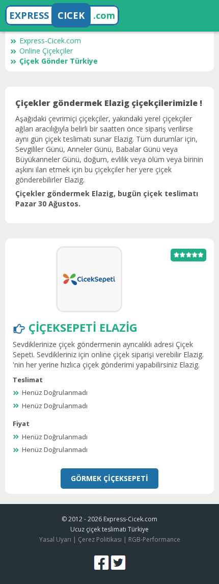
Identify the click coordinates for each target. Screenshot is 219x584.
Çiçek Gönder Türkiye (58, 61)
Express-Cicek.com (50, 40)
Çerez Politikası (100, 539)
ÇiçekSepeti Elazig (83, 327)
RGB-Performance (154, 539)
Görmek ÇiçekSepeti (109, 478)
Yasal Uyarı (55, 539)
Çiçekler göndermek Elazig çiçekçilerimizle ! (108, 103)
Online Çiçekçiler (46, 51)
